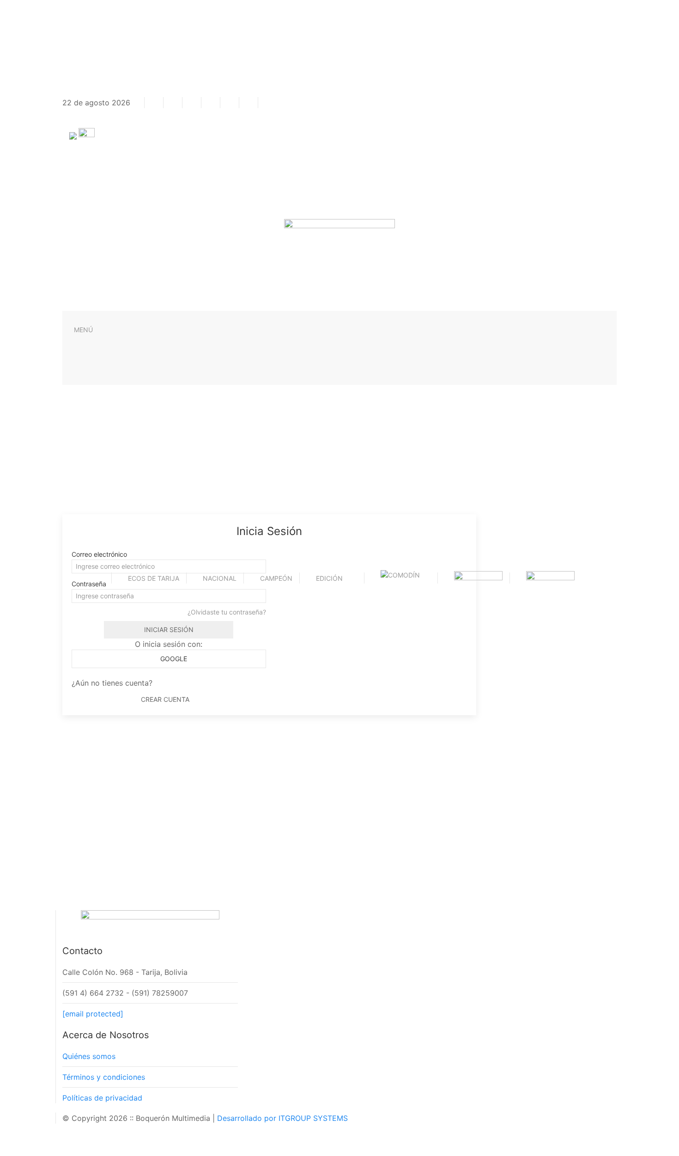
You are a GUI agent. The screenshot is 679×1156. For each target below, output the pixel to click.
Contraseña (89, 584)
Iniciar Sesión (169, 629)
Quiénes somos (88, 1056)
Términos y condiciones (103, 1077)
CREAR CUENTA (165, 699)
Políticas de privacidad (102, 1097)
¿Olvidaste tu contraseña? (227, 612)
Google (172, 659)
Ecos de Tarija (153, 578)
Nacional (219, 578)
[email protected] (92, 1013)
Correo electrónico (99, 554)
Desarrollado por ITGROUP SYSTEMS (282, 1118)
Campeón (276, 578)
